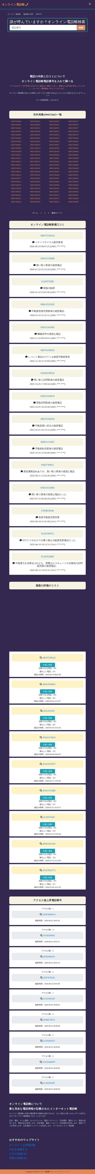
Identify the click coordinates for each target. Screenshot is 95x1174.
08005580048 (35, 198)
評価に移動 (47, 665)
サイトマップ (55, 1171)
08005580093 (73, 182)
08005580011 (16, 158)
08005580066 (54, 175)
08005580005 (16, 138)
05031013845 (48, 487)
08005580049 (35, 202)
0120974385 (47, 281)
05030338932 (48, 373)
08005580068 (54, 182)
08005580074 (54, 202)
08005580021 (16, 192)
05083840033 (49, 914)
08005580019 (16, 185)
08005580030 (35, 138)
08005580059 (54, 152)
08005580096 (73, 192)
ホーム (35, 213)
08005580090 (73, 172)
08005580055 (54, 138)
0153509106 (49, 998)
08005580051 (54, 125)
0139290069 (49, 1083)
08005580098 (73, 198)
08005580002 (16, 128)
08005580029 (35, 135)
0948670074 (49, 1019)
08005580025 (35, 121)
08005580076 (73, 125)
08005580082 (73, 145)
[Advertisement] (47, 57)
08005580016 (16, 175)
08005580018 (16, 182)
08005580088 (73, 165)
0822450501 (49, 711)
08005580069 (54, 185)
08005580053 (54, 131)
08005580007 (16, 145)
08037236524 (48, 235)
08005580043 (35, 182)
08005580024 (16, 202)
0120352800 (47, 556)
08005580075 (73, 121)
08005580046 (35, 192)
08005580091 (73, 175)
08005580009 (16, 152)
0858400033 (49, 956)
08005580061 (54, 158)
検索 (81, 27)
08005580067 (54, 178)
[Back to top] (91, 1162)
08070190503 (48, 350)
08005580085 (73, 155)
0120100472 (47, 533)
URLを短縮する (18, 1149)
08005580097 (73, 195)
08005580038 (35, 165)
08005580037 (35, 162)
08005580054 (54, 135)
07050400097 (49, 1062)
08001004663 (49, 684)
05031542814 (48, 396)
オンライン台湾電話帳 (22, 1145)
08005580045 (35, 188)
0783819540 (47, 510)
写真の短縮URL (18, 1158)
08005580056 (54, 141)
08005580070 (54, 188)
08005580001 (16, 125)
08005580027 (35, 128)
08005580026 (35, 125)
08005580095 (73, 188)
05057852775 (49, 870)
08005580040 (35, 172)
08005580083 (73, 148)
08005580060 (54, 155)
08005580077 (73, 128)
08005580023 (16, 198)
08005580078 (73, 131)
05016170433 (49, 737)
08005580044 (35, 185)
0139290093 (49, 935)
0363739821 (47, 464)
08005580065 (54, 172)
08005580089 (73, 168)
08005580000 (16, 121)
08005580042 (35, 178)
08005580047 (35, 195)
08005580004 (16, 135)
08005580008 (16, 148)
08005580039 (35, 168)
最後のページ (57, 213)
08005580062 (54, 162)
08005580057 (54, 145)
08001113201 (47, 441)
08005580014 (16, 168)
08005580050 (54, 121)
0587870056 (49, 977)
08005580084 (73, 152)
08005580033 (35, 148)
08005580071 (54, 192)
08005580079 (73, 135)
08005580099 (73, 202)
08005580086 (73, 158)
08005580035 (35, 155)
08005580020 (16, 188)
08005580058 (54, 148)
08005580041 (35, 175)
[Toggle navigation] (90, 4)
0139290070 (49, 1041)
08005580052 (54, 128)
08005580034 (35, 152)
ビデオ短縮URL (18, 1153)
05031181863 (47, 327)
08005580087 (73, 162)
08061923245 (48, 304)
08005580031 (35, 141)
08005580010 (16, 155)
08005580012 (16, 162)
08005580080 (73, 138)
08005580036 (35, 158)
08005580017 (16, 178)
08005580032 (35, 145)
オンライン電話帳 (13, 4)
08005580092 (73, 178)
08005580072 (54, 195)
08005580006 (16, 141)
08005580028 (35, 131)
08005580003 (16, 131)
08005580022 (16, 195)
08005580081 (73, 141)
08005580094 (73, 185)
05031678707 (49, 764)
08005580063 (54, 165)
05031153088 (47, 258)
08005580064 (54, 168)
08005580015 (16, 172)
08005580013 (16, 165)
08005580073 (54, 198)
